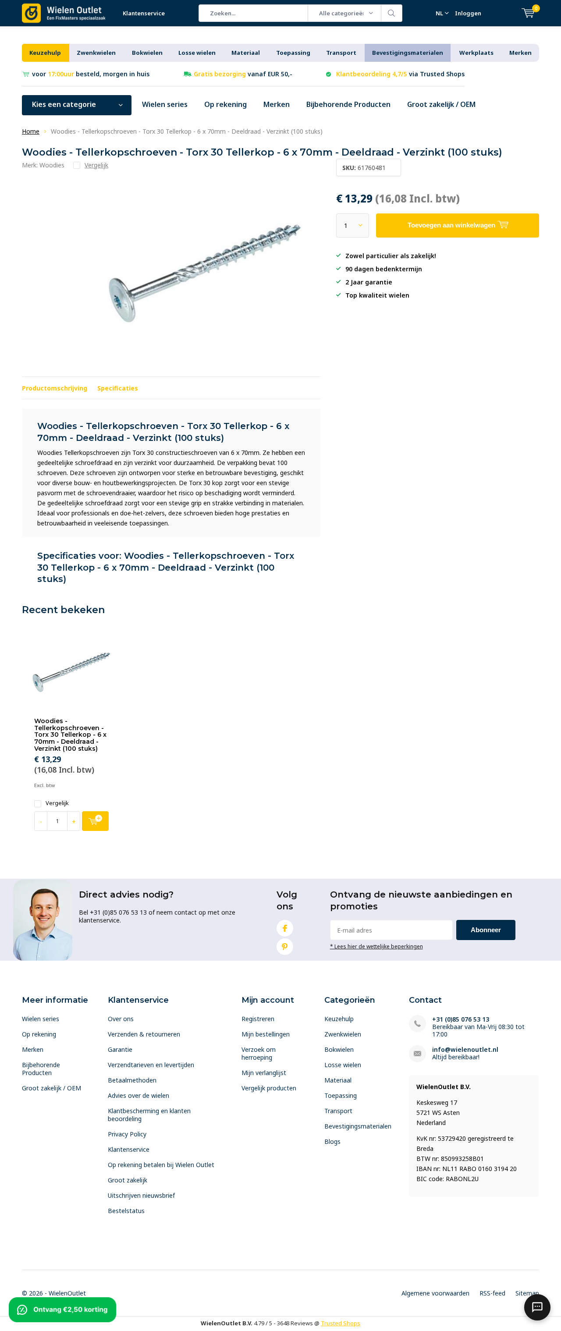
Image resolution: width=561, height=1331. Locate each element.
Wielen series (165, 104)
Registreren (257, 1019)
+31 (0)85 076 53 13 (460, 1019)
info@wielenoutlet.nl (465, 1049)
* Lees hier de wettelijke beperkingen (376, 946)
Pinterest (285, 946)
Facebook (285, 928)
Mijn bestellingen (265, 1034)
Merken (520, 53)
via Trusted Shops (400, 74)
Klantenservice (144, 13)
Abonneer (486, 929)
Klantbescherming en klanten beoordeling (149, 1115)
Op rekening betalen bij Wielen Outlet (161, 1165)
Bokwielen (147, 53)
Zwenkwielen (96, 53)
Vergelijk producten (268, 1088)
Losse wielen (197, 53)
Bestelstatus (126, 1211)
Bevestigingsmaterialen (407, 53)
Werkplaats (476, 53)
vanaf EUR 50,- (243, 74)
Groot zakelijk (127, 1180)
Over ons (121, 1019)
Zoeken (391, 13)
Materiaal (245, 53)
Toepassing (293, 53)
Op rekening (225, 104)
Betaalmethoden (132, 1080)
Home (30, 131)
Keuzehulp (45, 53)
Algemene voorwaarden (435, 1293)
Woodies (51, 165)
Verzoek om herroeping (258, 1053)
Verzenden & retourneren (144, 1034)
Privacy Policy (127, 1134)
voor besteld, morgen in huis (90, 74)
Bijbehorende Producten (348, 104)
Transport (341, 53)
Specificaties (117, 388)
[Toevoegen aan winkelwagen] (95, 821)
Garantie (120, 1049)
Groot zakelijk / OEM (441, 104)
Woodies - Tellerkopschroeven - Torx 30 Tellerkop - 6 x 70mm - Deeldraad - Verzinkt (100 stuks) (70, 734)
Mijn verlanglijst (263, 1072)
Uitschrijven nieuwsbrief (141, 1195)
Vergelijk (57, 803)
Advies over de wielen (138, 1095)
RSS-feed (492, 1293)
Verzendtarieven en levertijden (151, 1065)
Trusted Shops (340, 1323)
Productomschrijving (54, 388)
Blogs (332, 1141)
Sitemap (527, 1293)
